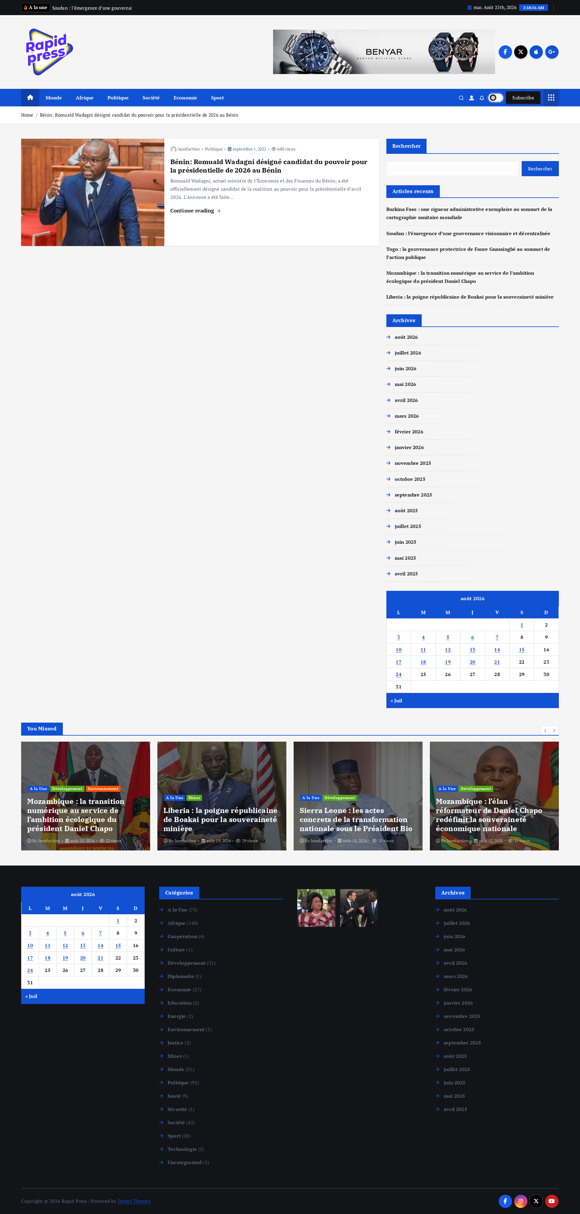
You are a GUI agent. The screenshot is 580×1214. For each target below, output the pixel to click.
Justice (175, 1042)
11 (423, 649)
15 (522, 649)
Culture (446, 797)
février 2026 (409, 431)
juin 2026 (405, 368)
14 (497, 649)
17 (398, 662)
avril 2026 (406, 400)
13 (472, 649)
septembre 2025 (413, 494)
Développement (203, 797)
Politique (118, 97)
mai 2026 (405, 384)
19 (448, 662)
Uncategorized (185, 1162)
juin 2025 (405, 542)
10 (398, 649)
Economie (185, 97)
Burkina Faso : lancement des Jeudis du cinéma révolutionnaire (489, 819)
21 (497, 662)
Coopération (182, 936)
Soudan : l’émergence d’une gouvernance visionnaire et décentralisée (468, 233)
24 (398, 674)
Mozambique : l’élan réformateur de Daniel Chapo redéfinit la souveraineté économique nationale (353, 814)
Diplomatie (181, 976)
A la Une (38, 797)
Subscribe (523, 97)
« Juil (396, 700)
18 (423, 662)
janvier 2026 (409, 447)
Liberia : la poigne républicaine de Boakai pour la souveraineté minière (470, 296)
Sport (217, 97)
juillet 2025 (408, 526)
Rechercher (406, 145)
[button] (545, 730)
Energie (177, 1016)
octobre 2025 (410, 479)
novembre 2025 (413, 463)
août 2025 (406, 510)
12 (448, 649)
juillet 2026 (408, 352)
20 (472, 662)
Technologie (182, 1149)
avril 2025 (406, 573)
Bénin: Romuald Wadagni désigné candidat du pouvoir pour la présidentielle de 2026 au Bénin (139, 115)
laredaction (189, 149)
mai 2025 (405, 558)
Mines (58, 797)
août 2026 (406, 337)
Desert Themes (134, 1201)
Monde (54, 97)
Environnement (186, 1029)
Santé (174, 1096)
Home (27, 115)
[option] (85, 796)
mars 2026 (407, 416)
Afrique (85, 97)
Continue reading (193, 210)
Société (151, 97)
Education (180, 1002)
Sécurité (177, 1109)
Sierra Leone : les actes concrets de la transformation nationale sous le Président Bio (219, 819)
